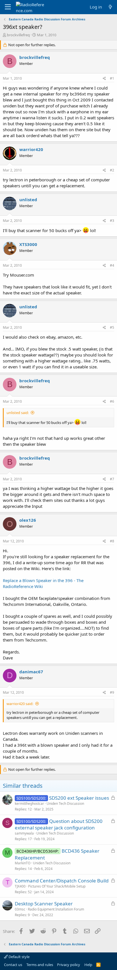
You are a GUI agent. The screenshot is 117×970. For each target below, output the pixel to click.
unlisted (28, 199)
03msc (20, 909)
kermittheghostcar (29, 803)
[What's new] (110, 7)
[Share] (104, 78)
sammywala (24, 833)
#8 (112, 541)
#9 (112, 692)
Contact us (13, 964)
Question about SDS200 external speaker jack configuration (59, 824)
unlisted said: (18, 412)
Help (88, 964)
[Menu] (7, 7)
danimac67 (31, 671)
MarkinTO (22, 863)
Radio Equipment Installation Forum (56, 909)
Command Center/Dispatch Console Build (61, 880)
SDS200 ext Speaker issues (79, 798)
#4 (112, 265)
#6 (112, 401)
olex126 (27, 520)
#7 (112, 479)
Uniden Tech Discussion (65, 803)
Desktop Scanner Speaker (44, 903)
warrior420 (31, 149)
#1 (112, 78)
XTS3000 (28, 244)
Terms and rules (39, 964)
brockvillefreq (18, 34)
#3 (112, 220)
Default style (19, 956)
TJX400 (20, 886)
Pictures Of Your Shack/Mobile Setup (56, 886)
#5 (112, 327)
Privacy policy (68, 964)
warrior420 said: (20, 703)
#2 (112, 170)
